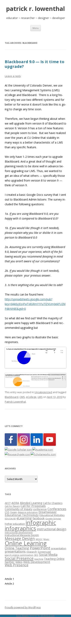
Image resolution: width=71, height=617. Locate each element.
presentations (15, 551)
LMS (40, 397)
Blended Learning (31, 503)
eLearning (24, 518)
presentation (58, 548)
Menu (36, 28)
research (31, 551)
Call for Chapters (52, 503)
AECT (8, 503)
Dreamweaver (47, 512)
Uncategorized (43, 392)
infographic (41, 523)
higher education (15, 524)
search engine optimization (19, 555)
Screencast (44, 551)
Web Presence (16, 565)
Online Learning (26, 543)
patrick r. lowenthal (35, 9)
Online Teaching (17, 548)
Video (18, 562)
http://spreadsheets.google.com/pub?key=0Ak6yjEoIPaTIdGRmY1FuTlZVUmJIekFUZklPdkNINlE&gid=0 (35, 304)
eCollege (31, 397)
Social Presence (19, 558)
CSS (7, 512)
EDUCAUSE (10, 518)
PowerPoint (40, 547)
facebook (39, 518)
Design (13, 512)
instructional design (51, 529)
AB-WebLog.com (47, 615)
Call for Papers (12, 506)
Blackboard (11, 397)
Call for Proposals (33, 506)
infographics (20, 528)
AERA (15, 503)
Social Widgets (22, 615)
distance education (28, 512)
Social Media (48, 554)
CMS (22, 397)
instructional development (19, 532)
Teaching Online (54, 559)
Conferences (57, 509)
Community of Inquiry (18, 509)
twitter (10, 562)
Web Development (36, 562)
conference (40, 509)
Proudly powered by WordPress (23, 607)
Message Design (20, 538)
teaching (38, 559)
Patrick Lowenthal (15, 401)
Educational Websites (51, 515)
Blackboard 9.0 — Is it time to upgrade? (34, 64)
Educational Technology (22, 515)
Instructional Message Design (22, 535)
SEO (36, 555)
